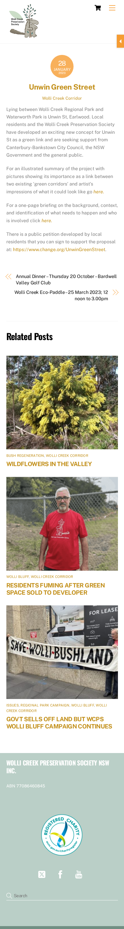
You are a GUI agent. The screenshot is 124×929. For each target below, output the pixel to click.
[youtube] (80, 873)
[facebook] (61, 873)
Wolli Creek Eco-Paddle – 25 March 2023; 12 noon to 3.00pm (61, 295)
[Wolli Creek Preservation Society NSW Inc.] (24, 36)
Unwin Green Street (62, 87)
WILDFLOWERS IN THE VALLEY (49, 464)
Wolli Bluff (17, 577)
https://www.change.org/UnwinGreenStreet (59, 249)
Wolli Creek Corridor (62, 98)
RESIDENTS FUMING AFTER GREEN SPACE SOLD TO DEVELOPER (55, 589)
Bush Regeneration (25, 456)
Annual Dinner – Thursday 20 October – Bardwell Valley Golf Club (66, 279)
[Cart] (98, 8)
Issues (12, 705)
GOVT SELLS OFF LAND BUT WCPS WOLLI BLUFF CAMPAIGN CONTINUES (59, 722)
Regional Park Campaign (44, 705)
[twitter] (43, 873)
